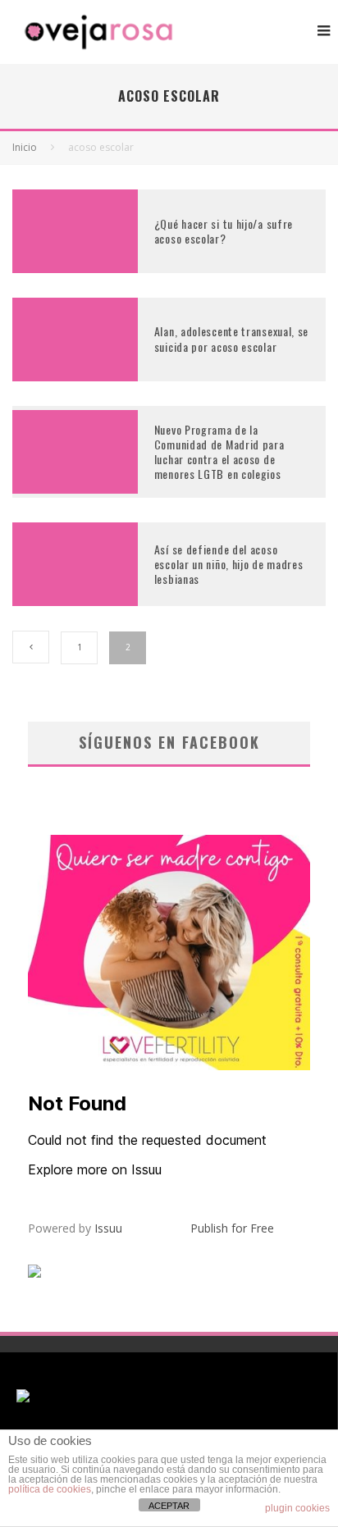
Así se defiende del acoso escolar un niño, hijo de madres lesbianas (229, 563)
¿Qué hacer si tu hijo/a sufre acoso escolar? (223, 231)
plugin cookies (297, 1508)
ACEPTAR (169, 1506)
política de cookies (49, 1489)
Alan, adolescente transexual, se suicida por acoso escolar (231, 338)
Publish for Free (232, 1228)
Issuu (108, 1228)
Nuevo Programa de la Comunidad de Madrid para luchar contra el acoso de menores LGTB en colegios (219, 452)
